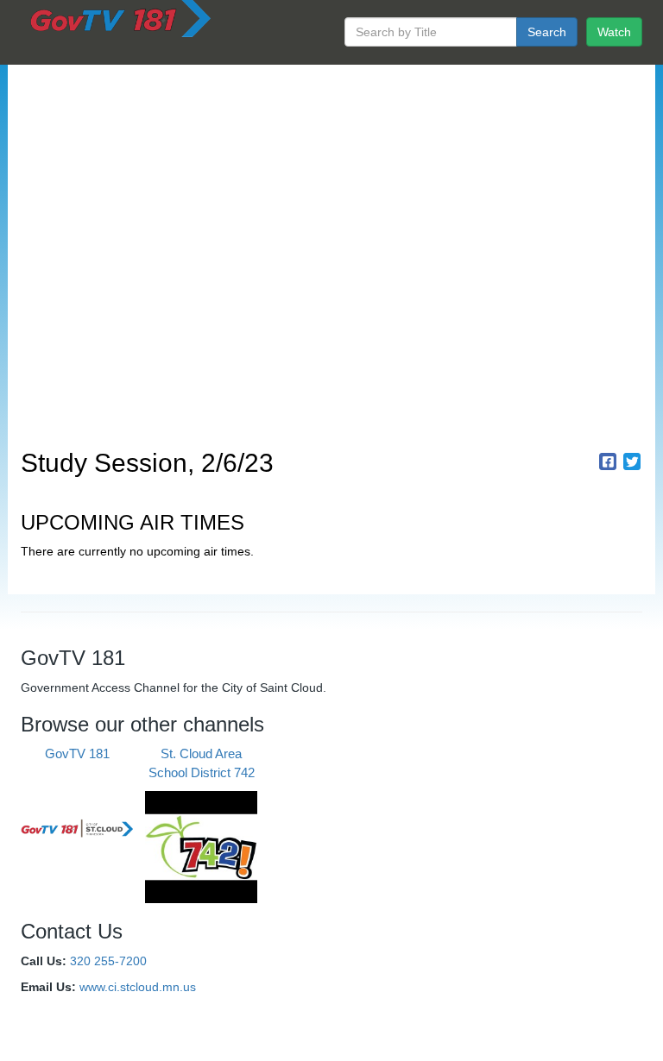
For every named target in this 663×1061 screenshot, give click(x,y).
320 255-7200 (108, 961)
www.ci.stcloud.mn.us (137, 987)
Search (546, 32)
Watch (614, 32)
